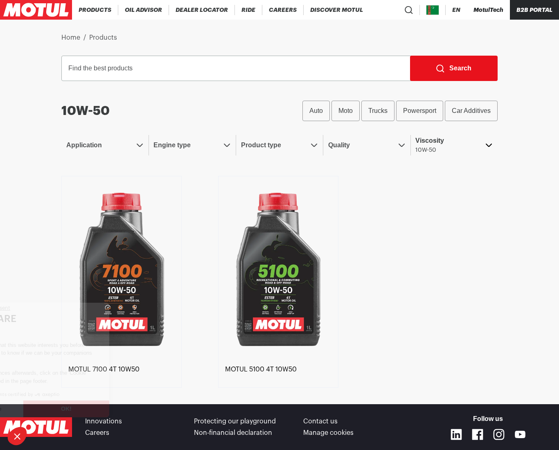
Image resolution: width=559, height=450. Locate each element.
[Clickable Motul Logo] (36, 10)
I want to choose (51, 408)
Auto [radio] (316, 110)
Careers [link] (97, 433)
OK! (137, 408)
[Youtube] (520, 434)
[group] (400, 111)
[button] (17, 436)
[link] (248, 10)
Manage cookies (328, 433)
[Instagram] (499, 434)
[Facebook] (477, 434)
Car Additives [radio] (471, 110)
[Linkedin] (456, 434)
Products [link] (103, 37)
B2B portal (534, 10)
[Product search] (408, 10)
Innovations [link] (103, 421)
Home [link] (70, 37)
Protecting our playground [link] (235, 421)
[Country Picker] (433, 10)
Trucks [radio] (378, 110)
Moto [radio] (345, 110)
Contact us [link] (320, 421)
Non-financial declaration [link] (233, 433)
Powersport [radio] (419, 110)
